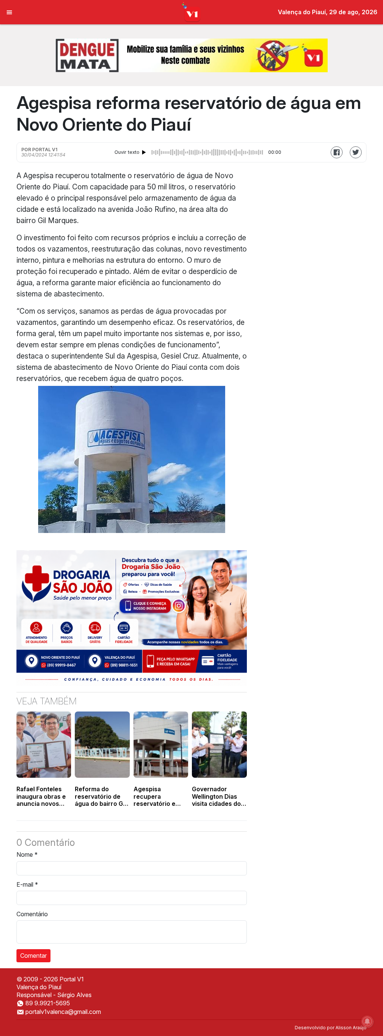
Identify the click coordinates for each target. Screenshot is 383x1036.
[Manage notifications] (367, 1021)
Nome (27, 854)
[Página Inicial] (191, 11)
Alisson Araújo (351, 1027)
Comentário (32, 914)
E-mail (27, 884)
